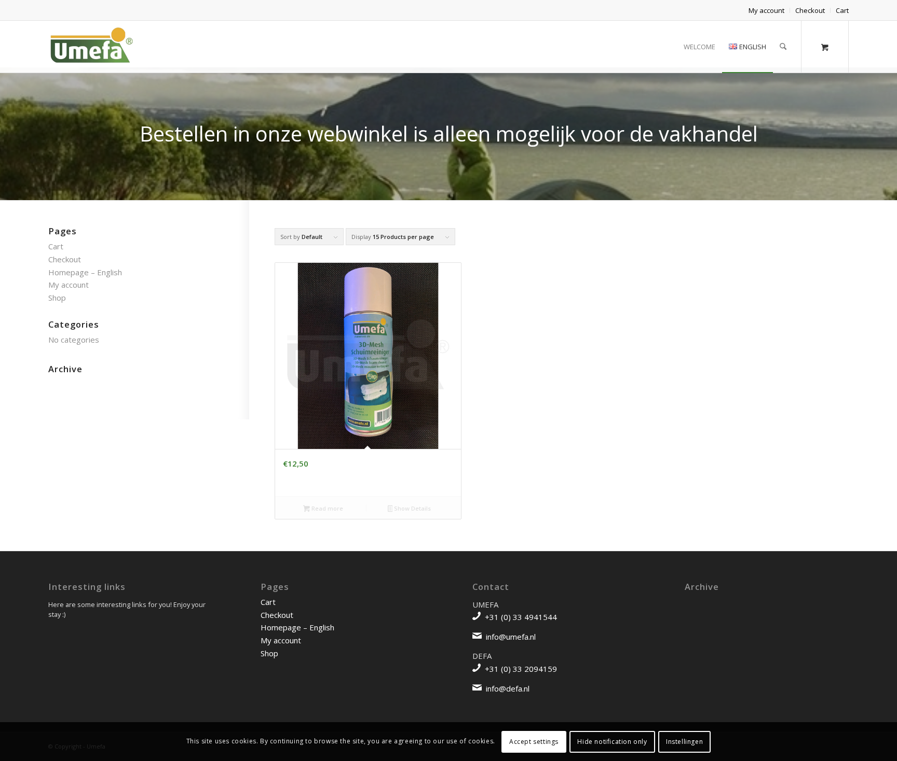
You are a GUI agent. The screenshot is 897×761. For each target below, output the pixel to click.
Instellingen (684, 741)
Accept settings (534, 741)
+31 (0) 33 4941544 (521, 617)
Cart (842, 10)
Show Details (411, 508)
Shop (57, 297)
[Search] (783, 47)
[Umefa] (90, 47)
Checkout (810, 10)
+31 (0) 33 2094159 (521, 669)
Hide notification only (612, 741)
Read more (326, 508)
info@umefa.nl (511, 636)
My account (766, 10)
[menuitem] (766, 10)
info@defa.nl (507, 688)
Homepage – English (85, 272)
